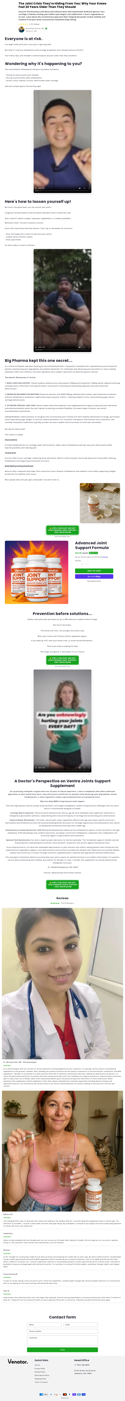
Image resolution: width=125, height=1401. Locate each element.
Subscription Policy (42, 1375)
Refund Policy (40, 1372)
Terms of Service (41, 1382)
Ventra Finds (65, 1398)
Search (37, 1365)
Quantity (78, 561)
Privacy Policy (40, 1368)
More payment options (94, 581)
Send (62, 1350)
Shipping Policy (40, 1379)
